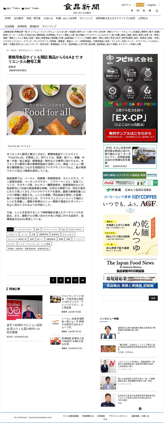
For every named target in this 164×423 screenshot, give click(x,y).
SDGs (154, 41)
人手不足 (83, 44)
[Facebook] (132, 11)
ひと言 (60, 31)
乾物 (5, 34)
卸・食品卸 (70, 31)
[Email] (75, 280)
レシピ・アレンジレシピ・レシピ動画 (34, 244)
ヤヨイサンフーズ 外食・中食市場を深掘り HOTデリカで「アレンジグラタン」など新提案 (73, 302)
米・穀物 (154, 34)
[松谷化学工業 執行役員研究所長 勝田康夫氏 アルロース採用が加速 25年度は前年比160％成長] (108, 400)
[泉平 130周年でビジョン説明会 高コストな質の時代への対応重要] (24, 307)
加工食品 (80, 34)
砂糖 (117, 34)
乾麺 (157, 31)
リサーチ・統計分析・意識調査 (44, 44)
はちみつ (106, 34)
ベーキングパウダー (24, 229)
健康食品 (41, 34)
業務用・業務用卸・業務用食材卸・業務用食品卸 (28, 248)
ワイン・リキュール (122, 31)
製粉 (123, 34)
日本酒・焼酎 (105, 31)
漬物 (66, 34)
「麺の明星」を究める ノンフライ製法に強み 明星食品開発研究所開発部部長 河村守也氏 (136, 347)
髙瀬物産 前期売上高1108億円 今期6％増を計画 (73, 341)
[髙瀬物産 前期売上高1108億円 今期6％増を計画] (55, 341)
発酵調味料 (51, 239)
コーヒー (13, 34)
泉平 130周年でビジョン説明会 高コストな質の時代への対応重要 (24, 328)
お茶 (21, 34)
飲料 (79, 31)
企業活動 (69, 37)
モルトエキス (68, 234)
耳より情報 (112, 44)
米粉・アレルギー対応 (115, 41)
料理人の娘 (136, 44)
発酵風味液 (43, 234)
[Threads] (150, 11)
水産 (146, 34)
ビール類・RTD (90, 31)
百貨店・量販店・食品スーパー (64, 41)
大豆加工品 (30, 34)
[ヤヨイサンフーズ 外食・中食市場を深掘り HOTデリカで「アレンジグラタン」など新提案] (55, 299)
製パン (40, 239)
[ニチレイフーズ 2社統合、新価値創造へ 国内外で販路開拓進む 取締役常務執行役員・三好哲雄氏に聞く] (108, 366)
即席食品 (45, 37)
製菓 (32, 239)
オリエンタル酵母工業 (17, 239)
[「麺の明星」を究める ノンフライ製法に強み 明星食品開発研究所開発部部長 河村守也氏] (108, 349)
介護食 (88, 37)
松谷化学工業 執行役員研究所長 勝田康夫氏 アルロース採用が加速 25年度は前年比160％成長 (136, 398)
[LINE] (68, 280)
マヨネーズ (12, 234)
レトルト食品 (21, 37)
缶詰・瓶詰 (34, 37)
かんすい (12, 244)
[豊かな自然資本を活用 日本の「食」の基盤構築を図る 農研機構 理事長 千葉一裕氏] (108, 383)
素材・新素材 (140, 37)
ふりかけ (7, 41)
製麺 (61, 239)
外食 (61, 37)
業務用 (13, 50)
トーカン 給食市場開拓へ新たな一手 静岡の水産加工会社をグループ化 (73, 323)
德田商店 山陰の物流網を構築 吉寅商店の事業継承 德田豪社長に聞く (136, 329)
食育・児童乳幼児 (11, 44)
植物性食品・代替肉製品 (92, 41)
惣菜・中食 (153, 37)
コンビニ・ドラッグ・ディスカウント (30, 41)
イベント (79, 37)
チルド (60, 34)
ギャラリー (124, 44)
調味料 (144, 31)
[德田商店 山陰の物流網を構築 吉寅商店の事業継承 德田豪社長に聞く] (108, 332)
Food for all (75, 229)
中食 (63, 229)
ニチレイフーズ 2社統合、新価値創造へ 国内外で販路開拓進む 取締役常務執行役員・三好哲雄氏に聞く (136, 364)
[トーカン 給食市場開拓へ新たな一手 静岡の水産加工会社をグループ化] (55, 321)
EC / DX (24, 44)
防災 (118, 37)
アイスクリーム (93, 34)
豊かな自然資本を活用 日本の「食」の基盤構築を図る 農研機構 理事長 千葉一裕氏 (136, 380)
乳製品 (136, 31)
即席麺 (54, 37)
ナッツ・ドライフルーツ (139, 41)
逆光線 (92, 44)
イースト (24, 234)
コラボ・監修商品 (69, 44)
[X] (144, 11)
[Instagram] (138, 11)
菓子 (151, 31)
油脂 (129, 34)
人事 (72, 34)
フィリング (78, 239)
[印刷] (82, 280)
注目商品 (101, 44)
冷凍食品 (51, 34)
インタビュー (50, 31)
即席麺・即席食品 (125, 352)
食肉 (135, 34)
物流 (107, 37)
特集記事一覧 (21, 31)
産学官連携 (127, 37)
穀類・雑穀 (8, 37)
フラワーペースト (50, 229)
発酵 (68, 239)
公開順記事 (8, 31)
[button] (157, 11)
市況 (112, 37)
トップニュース (35, 31)
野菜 (141, 34)
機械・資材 (98, 37)
